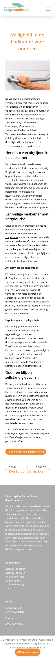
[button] (48, 9)
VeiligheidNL (11, 110)
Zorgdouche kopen (15, 568)
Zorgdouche (11, 237)
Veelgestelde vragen (15, 584)
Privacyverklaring (28, 639)
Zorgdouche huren (15, 572)
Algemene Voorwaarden (17, 643)
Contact (9, 588)
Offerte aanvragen (14, 576)
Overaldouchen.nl (35, 647)
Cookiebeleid (46, 639)
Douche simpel (13, 580)
